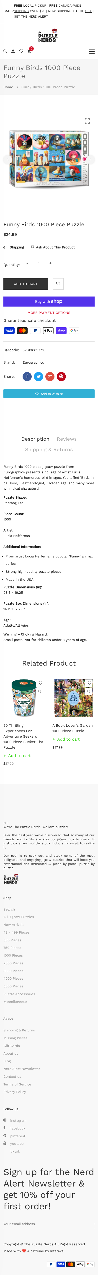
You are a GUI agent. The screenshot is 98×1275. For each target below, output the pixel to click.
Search (9, 909)
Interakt (56, 1251)
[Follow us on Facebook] (27, 376)
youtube (17, 1144)
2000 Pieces (13, 963)
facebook (18, 1128)
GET (17, 16)
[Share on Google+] (49, 376)
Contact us (12, 1077)
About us (10, 1053)
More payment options (49, 313)
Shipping (16, 247)
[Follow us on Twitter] (38, 376)
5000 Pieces (13, 986)
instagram (18, 1121)
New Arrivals (13, 925)
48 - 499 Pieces (16, 932)
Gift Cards (11, 1046)
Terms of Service (17, 1084)
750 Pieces (12, 948)
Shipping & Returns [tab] (49, 449)
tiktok (15, 1151)
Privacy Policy (14, 1092)
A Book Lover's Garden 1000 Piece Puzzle (72, 728)
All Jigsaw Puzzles (18, 917)
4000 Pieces (13, 978)
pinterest (17, 1136)
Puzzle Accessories (19, 994)
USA (88, 11)
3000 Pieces (13, 971)
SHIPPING (21, 11)
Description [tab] (35, 439)
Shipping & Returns (19, 1030)
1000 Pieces (13, 955)
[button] (49, 393)
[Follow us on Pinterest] (61, 376)
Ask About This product (55, 247)
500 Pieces (12, 940)
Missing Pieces (15, 1038)
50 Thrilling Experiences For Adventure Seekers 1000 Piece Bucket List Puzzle (23, 736)
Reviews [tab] (67, 439)
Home (8, 87)
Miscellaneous (15, 1002)
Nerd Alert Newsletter (21, 1069)
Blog (7, 1061)
